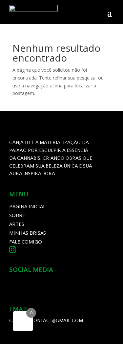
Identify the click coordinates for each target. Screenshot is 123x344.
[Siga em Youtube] (35, 285)
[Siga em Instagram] (17, 285)
